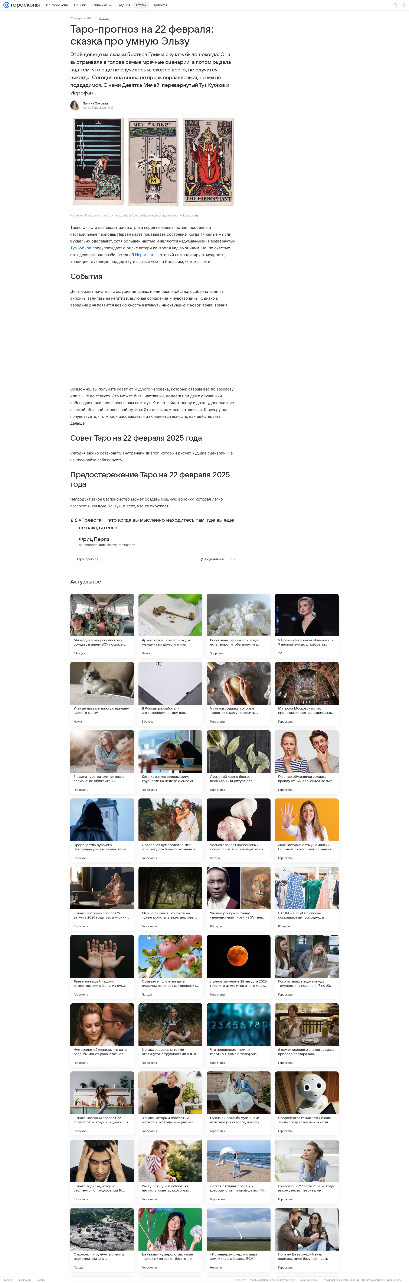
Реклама (40, 1280)
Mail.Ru (8, 1280)
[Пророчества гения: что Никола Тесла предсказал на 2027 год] (307, 1103)
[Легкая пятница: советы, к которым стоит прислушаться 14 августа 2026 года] (239, 1172)
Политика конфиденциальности (381, 1280)
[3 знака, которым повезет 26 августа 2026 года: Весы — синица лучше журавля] (102, 899)
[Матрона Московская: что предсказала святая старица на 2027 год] (307, 694)
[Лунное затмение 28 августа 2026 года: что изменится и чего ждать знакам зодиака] (239, 967)
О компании (24, 1280)
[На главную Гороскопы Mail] (24, 5)
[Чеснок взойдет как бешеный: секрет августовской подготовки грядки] (239, 830)
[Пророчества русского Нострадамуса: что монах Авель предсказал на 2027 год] (102, 830)
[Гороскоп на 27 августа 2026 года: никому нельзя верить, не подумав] (307, 1172)
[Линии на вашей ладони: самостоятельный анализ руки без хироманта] (102, 967)
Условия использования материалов (272, 1280)
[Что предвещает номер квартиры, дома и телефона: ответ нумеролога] (239, 1035)
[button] (153, 163)
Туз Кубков (80, 248)
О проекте (239, 1280)
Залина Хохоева (95, 103)
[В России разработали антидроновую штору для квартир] (170, 694)
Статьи (104, 18)
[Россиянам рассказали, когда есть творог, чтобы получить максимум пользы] (239, 626)
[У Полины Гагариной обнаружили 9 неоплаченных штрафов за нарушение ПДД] (307, 626)
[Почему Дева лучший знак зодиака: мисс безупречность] (307, 1240)
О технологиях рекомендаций (340, 1280)
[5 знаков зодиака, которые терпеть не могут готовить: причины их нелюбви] (239, 694)
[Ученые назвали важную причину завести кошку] (102, 694)
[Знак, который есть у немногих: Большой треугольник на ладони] (307, 830)
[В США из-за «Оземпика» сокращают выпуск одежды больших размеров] (307, 899)
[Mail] (6, 5)
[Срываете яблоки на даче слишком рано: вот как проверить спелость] (170, 967)
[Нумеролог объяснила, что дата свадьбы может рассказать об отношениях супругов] (102, 1035)
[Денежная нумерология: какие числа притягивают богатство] (170, 1240)
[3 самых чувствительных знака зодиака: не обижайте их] (102, 762)
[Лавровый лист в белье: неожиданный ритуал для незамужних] (239, 762)
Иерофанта (145, 255)
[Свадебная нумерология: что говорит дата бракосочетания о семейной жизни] (170, 830)
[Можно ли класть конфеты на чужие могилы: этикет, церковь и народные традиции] (170, 899)
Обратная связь (308, 1280)
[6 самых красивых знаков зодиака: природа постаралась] (307, 1035)
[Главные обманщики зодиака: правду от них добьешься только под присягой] (307, 762)
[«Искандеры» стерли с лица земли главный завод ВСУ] (239, 1240)
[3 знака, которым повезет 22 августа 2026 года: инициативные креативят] (102, 1103)
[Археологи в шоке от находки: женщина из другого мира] (170, 626)
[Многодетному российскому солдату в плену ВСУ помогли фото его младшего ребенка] (102, 626)
